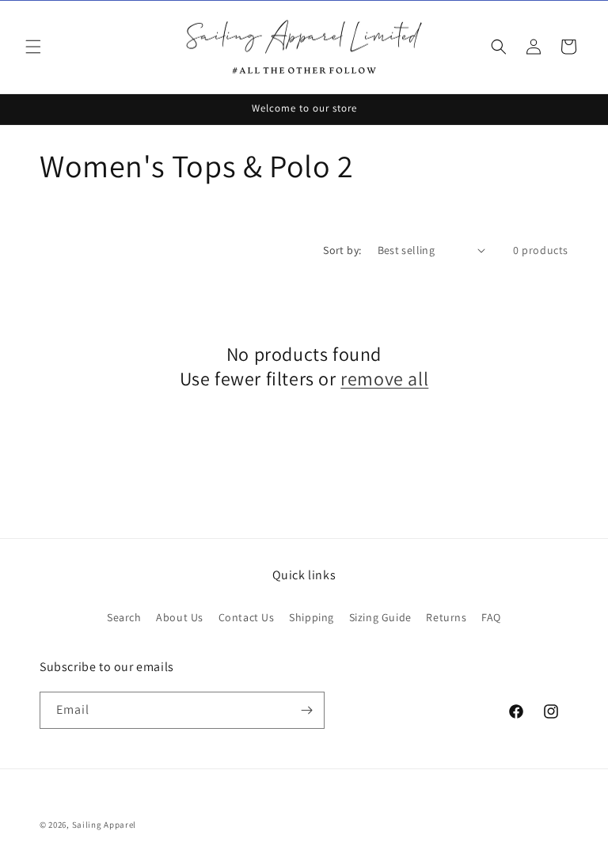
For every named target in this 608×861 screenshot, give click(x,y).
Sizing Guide (380, 617)
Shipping (311, 617)
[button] (33, 46)
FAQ (491, 617)
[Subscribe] (306, 710)
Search (124, 617)
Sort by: (342, 250)
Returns (446, 617)
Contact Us (246, 617)
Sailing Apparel (104, 824)
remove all (384, 378)
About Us (179, 617)
